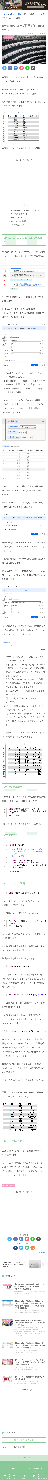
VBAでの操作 (9, 1185)
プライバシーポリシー (35, 1470)
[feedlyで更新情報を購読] (27, 1248)
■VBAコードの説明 (18, 221)
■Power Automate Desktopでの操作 (25, 210)
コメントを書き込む (24, 1440)
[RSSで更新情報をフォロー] (32, 1248)
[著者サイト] (15, 1248)
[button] (43, 710)
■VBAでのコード (17, 218)
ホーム (13, 1469)
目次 (21, 205)
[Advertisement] (24, 179)
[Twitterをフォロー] (21, 1248)
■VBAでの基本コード (19, 214)
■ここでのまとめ (17, 225)
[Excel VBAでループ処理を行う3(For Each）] (16, 68)
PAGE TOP (24, 1458)
